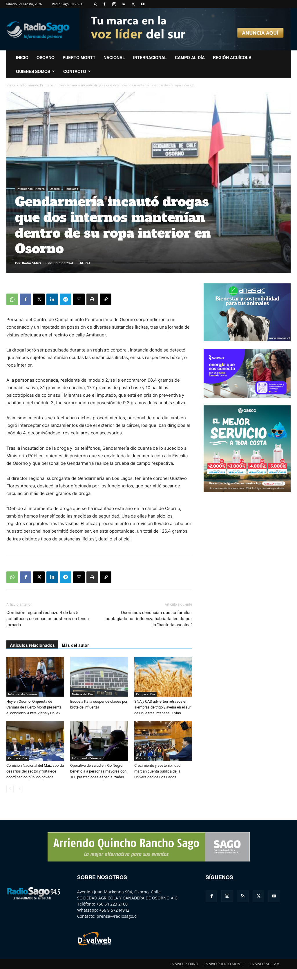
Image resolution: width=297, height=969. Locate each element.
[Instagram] (114, 4)
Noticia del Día (82, 694)
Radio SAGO (31, 263)
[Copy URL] (105, 299)
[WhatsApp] (12, 299)
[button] (95, 4)
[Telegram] (65, 299)
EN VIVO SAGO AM (265, 963)
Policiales (71, 189)
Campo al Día (190, 57)
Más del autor (75, 645)
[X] (133, 4)
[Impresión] (92, 299)
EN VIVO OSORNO (184, 963)
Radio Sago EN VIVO (67, 4)
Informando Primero (36, 85)
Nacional (114, 57)
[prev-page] (10, 788)
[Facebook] (104, 4)
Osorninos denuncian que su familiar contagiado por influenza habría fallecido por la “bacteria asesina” (149, 618)
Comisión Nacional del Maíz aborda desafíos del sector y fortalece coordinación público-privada (35, 771)
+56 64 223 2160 (112, 904)
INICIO (22, 57)
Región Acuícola (232, 57)
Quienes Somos (33, 71)
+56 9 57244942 (114, 910)
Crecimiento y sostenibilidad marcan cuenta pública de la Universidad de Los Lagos (157, 771)
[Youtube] (142, 4)
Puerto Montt (79, 57)
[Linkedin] (52, 299)
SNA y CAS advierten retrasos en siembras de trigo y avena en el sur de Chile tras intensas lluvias (162, 707)
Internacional (150, 57)
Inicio (10, 85)
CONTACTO (74, 71)
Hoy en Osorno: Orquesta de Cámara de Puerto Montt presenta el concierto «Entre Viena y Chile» (33, 707)
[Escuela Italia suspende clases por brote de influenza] (99, 677)
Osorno (46, 57)
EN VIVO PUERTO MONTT (224, 963)
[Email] (79, 299)
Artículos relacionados (32, 645)
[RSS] (123, 4)
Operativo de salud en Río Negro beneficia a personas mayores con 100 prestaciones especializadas (98, 771)
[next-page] (19, 788)
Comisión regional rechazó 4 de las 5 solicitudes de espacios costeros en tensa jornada (47, 618)
